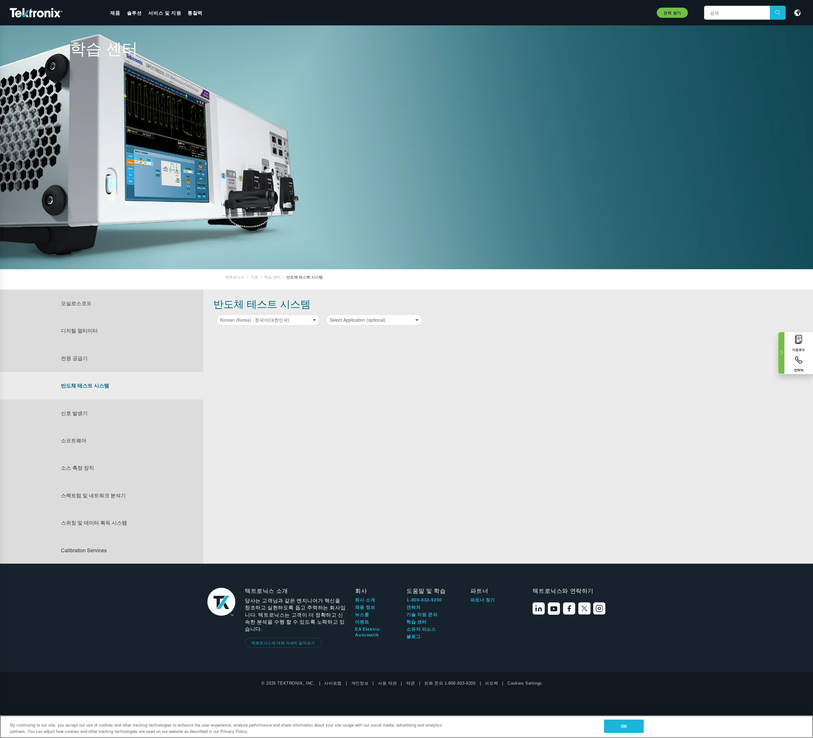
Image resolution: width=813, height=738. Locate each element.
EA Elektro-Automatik (368, 632)
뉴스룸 (362, 614)
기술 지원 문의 (421, 614)
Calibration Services (84, 550)
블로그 (413, 636)
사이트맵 (332, 683)
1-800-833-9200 (424, 599)
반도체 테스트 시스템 (85, 385)
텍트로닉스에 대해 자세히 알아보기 (283, 642)
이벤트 (362, 621)
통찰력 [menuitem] (195, 12)
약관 (410, 683)
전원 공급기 (74, 358)
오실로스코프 (76, 303)
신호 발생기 (74, 413)
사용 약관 (387, 683)
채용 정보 (365, 607)
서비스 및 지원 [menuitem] (164, 12)
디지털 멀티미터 (79, 330)
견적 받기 (672, 13)
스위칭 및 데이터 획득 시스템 (94, 522)
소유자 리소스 (421, 629)
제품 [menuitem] (115, 12)
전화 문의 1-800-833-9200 (449, 683)
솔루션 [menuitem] (134, 12)
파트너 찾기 (482, 599)
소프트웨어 (73, 440)
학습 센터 (416, 621)
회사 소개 (365, 599)
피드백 (491, 683)
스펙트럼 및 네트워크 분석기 (93, 495)
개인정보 (359, 683)
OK (624, 726)
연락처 (413, 607)
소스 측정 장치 (77, 467)
